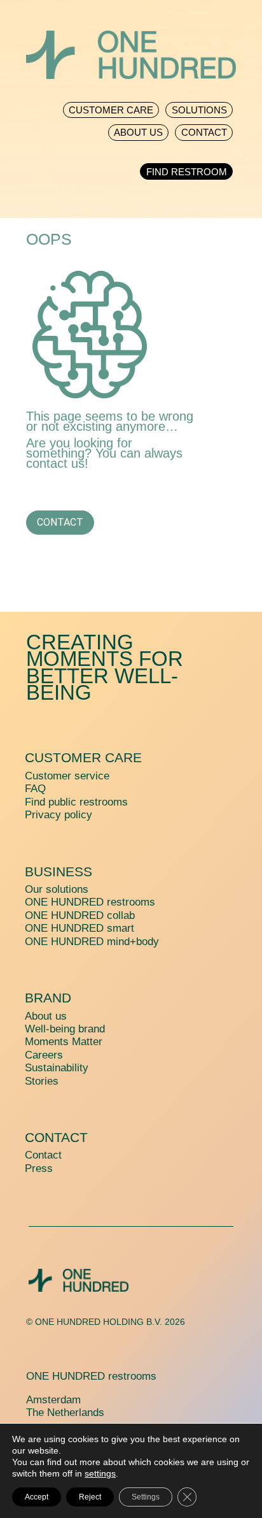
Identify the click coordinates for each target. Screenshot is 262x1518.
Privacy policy (58, 815)
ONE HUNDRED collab (80, 915)
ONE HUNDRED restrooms (90, 902)
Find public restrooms (76, 802)
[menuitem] (111, 107)
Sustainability (56, 1068)
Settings (146, 1497)
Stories (42, 1081)
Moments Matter (63, 1042)
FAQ (35, 789)
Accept (36, 1497)
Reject (90, 1497)
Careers (44, 1055)
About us (46, 1016)
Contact (60, 522)
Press (39, 1168)
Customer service (67, 776)
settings (100, 1473)
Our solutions (56, 889)
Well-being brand (65, 1029)
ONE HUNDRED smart (79, 928)
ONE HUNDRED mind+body (92, 942)
